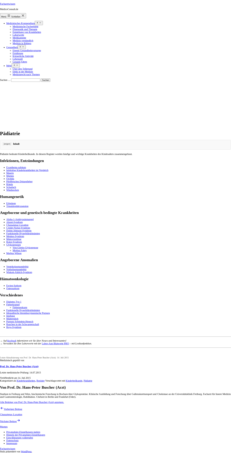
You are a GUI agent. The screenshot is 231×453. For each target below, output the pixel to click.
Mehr (9, 65)
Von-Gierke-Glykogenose (25, 247)
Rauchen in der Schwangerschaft (22, 324)
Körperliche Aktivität (23, 56)
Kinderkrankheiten (26, 380)
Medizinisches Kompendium (20, 23)
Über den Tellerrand (23, 68)
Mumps (10, 176)
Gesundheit (12, 47)
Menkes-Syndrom (15, 236)
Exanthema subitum (16, 167)
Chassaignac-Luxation (17, 225)
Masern (10, 173)
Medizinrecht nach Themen (26, 74)
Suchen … (5, 80)
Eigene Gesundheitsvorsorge (27, 50)
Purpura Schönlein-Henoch (19, 321)
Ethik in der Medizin (23, 71)
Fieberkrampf (13, 304)
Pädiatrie (88, 380)
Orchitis (10, 178)
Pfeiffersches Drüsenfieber (19, 181)
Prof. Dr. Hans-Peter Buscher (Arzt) (19, 366)
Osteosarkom (12, 288)
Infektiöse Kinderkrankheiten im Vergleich (27, 170)
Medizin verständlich (23, 40)
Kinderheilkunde (74, 380)
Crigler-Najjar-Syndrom (18, 227)
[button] (23, 432)
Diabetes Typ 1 (13, 301)
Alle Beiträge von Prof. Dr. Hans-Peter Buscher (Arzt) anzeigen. (32, 402)
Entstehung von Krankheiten (27, 32)
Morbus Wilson (14, 253)
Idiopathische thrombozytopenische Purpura (28, 313)
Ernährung (18, 53)
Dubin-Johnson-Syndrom (18, 230)
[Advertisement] (115, 105)
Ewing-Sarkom (13, 285)
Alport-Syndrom (14, 222)
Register (40, 380)
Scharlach (11, 187)
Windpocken (12, 190)
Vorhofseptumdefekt (16, 269)
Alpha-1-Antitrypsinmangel (20, 219)
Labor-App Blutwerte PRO (55, 343)
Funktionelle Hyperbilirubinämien (23, 233)
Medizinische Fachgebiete (25, 26)
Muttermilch (12, 318)
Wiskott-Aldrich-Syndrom (19, 272)
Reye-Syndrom (13, 327)
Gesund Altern (20, 61)
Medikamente (19, 37)
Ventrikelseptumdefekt (17, 266)
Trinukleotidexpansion (17, 206)
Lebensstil (18, 59)
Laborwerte (18, 35)
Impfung (10, 316)
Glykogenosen (13, 244)
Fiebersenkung (20, 307)
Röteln (9, 184)
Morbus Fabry (20, 250)
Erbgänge (11, 203)
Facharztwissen (7, 4)
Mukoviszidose (13, 239)
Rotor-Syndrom (14, 242)
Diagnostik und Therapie (25, 29)
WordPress (26, 451)
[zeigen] (7, 144)
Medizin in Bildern (22, 43)
